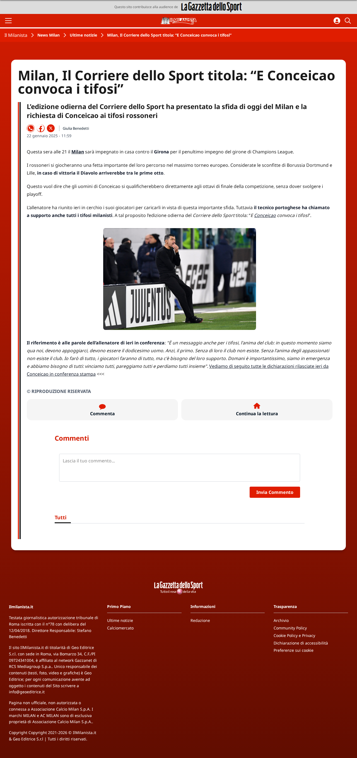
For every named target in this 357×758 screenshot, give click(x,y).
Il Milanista (15, 35)
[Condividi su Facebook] (41, 128)
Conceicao (265, 215)
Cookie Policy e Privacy (294, 635)
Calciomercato (120, 628)
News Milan (48, 35)
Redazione (200, 620)
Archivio (281, 620)
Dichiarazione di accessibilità (301, 643)
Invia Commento (274, 492)
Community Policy (290, 628)
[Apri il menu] (8, 21)
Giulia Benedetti (76, 128)
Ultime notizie (83, 35)
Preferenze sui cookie (293, 650)
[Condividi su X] (51, 128)
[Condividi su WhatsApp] (31, 128)
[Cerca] (349, 21)
